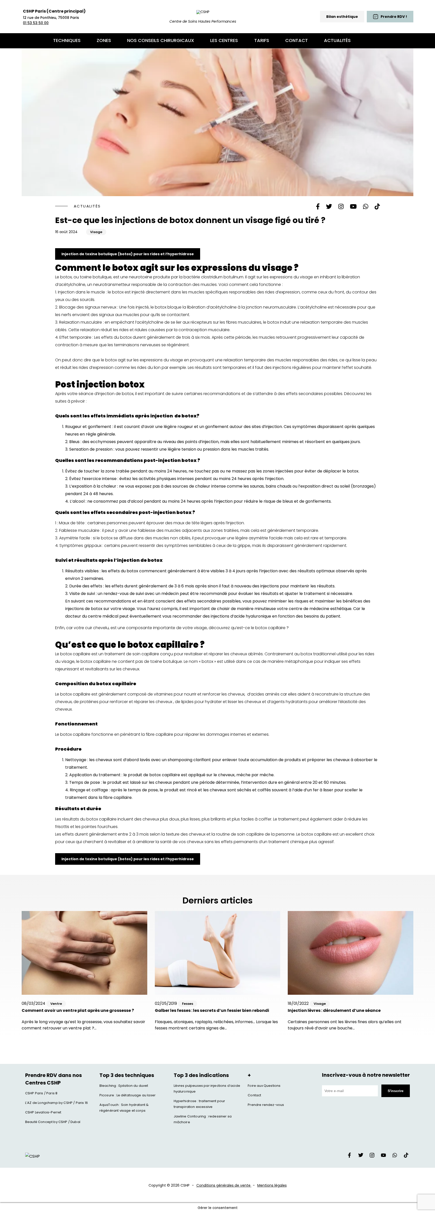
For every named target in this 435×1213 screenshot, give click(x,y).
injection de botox (115, 394)
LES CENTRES (224, 40)
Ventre (56, 1003)
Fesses (187, 1003)
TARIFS (261, 40)
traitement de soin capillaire (131, 654)
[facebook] (349, 1156)
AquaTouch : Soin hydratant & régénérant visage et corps (124, 1107)
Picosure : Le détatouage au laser (127, 1095)
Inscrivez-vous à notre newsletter (366, 1074)
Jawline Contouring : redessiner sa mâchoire (203, 1119)
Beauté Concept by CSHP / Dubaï (52, 1121)
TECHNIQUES (67, 40)
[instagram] (372, 1156)
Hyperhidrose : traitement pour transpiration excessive (199, 1104)
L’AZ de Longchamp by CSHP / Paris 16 (56, 1102)
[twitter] (360, 1156)
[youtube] (383, 1156)
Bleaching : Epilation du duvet (123, 1085)
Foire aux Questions (264, 1085)
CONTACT (296, 40)
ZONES (104, 40)
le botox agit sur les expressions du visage (142, 360)
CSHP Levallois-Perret (43, 1112)
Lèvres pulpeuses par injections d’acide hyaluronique (207, 1088)
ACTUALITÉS (337, 40)
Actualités (87, 206)
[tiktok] (406, 1156)
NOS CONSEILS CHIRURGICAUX (160, 40)
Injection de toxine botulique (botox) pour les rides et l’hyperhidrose (127, 253)
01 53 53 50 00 (36, 22)
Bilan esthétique (342, 16)
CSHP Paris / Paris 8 (41, 1093)
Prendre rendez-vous (266, 1104)
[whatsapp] (394, 1156)
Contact (254, 1095)
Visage (96, 232)
